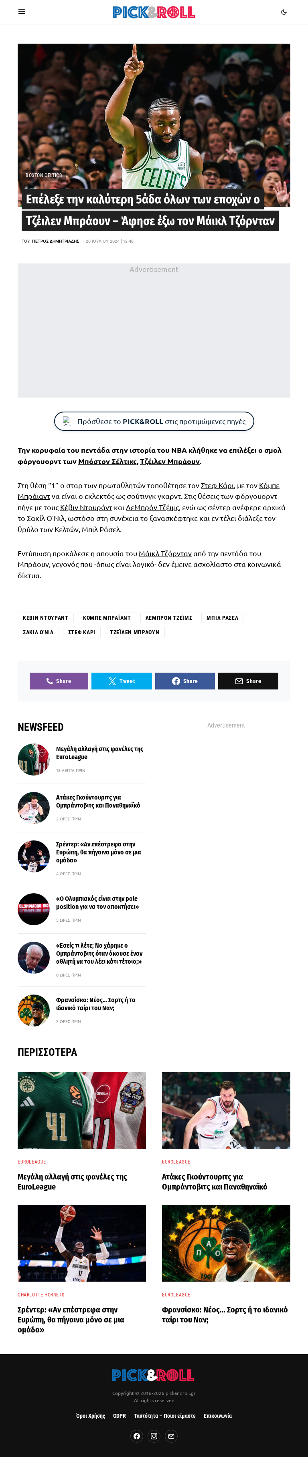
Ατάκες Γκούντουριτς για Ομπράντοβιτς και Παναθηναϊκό (98, 801)
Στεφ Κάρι (217, 485)
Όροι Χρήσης (90, 1416)
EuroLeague (32, 1162)
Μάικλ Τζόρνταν (165, 553)
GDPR (119, 1416)
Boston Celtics (44, 175)
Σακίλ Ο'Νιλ (38, 632)
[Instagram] (154, 1436)
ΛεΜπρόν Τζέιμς (152, 507)
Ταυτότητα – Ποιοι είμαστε (165, 1416)
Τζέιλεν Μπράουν (170, 461)
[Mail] (171, 1436)
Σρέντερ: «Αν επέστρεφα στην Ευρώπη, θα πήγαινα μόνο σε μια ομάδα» (98, 852)
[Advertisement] (154, 330)
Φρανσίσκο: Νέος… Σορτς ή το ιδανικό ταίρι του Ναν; (96, 1004)
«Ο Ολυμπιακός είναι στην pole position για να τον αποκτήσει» (97, 902)
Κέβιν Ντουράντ (86, 507)
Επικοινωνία (218, 1416)
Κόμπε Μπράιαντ (107, 618)
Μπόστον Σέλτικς (107, 461)
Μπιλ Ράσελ (222, 618)
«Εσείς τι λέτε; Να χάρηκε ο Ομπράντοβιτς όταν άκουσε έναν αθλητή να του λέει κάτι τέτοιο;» (99, 953)
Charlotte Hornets (41, 1295)
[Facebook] (136, 1436)
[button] (22, 12)
